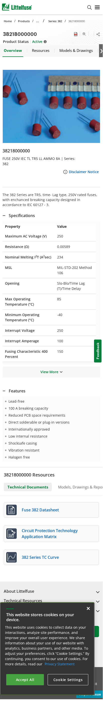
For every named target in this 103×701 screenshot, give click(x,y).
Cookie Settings (68, 679)
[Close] (88, 608)
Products (24, 21)
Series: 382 (55, 21)
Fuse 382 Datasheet (40, 510)
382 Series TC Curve (40, 557)
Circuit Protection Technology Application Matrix (50, 533)
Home (8, 21)
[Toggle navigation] (97, 6)
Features (17, 391)
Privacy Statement (60, 664)
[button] (51, 106)
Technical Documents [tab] (27, 486)
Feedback (98, 351)
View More (49, 371)
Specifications (22, 215)
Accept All (25, 679)
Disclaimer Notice (84, 171)
